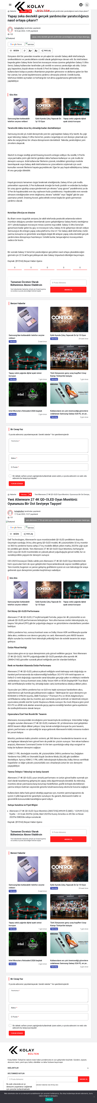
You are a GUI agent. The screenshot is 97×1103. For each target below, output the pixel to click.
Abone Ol (68, 290)
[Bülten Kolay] (34, 7)
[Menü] (10, 4)
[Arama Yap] (87, 4)
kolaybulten (19, 28)
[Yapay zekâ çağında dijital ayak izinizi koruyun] (76, 110)
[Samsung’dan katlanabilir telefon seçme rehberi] (21, 110)
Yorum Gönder (17, 484)
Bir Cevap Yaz (17, 429)
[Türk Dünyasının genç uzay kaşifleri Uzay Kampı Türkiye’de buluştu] (69, 363)
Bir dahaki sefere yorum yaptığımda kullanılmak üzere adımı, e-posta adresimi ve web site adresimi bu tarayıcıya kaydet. (50, 477)
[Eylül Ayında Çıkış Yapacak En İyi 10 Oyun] (48, 110)
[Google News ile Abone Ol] (16, 44)
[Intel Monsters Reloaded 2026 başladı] (28, 400)
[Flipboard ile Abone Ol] (29, 44)
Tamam (49, 1099)
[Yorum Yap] (24, 50)
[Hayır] (94, 1097)
